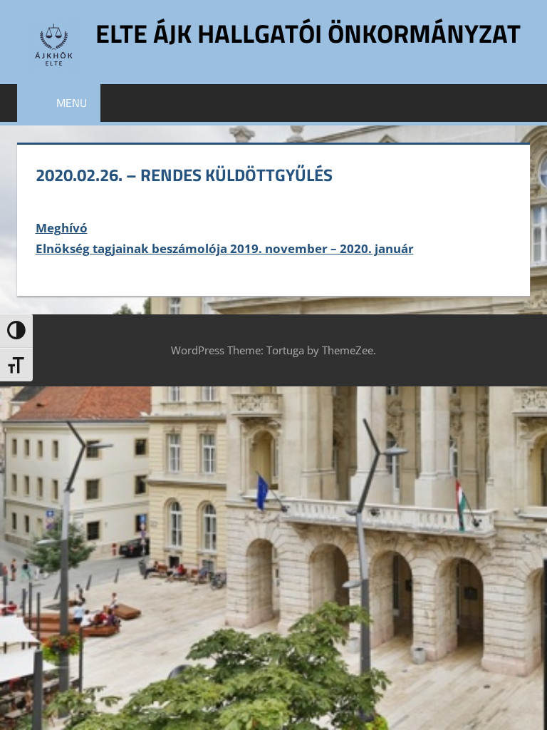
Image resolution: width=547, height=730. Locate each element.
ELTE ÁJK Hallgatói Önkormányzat (308, 33)
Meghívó (62, 228)
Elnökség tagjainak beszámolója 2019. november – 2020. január (225, 248)
